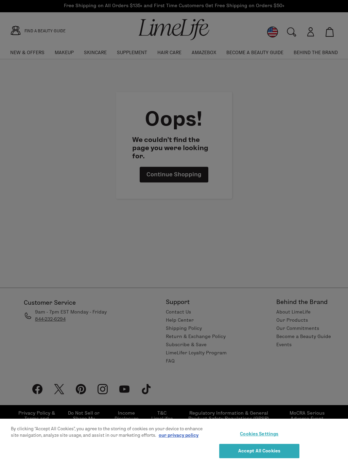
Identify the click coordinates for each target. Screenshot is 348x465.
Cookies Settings (259, 433)
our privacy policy (178, 435)
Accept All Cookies (259, 450)
